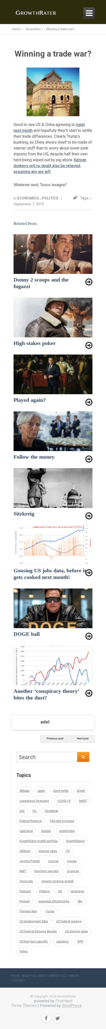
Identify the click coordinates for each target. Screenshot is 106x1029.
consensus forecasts (34, 801)
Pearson (25, 891)
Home (15, 976)
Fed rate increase (62, 821)
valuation (62, 941)
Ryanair (24, 901)
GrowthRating (75, 841)
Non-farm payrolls (46, 871)
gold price (26, 831)
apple (41, 791)
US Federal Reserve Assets (38, 931)
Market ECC (58, 976)
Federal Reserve (30, 821)
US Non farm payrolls (33, 941)
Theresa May (28, 911)
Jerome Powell (29, 861)
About (43, 976)
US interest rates (76, 931)
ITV (68, 851)
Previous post (55, 738)
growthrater (67, 831)
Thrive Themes (24, 1005)
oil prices (73, 871)
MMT (22, 871)
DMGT (83, 801)
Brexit (81, 791)
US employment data (33, 921)
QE (60, 891)
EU (34, 811)
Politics (50, 198)
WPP (80, 941)
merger (72, 861)
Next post (82, 738)
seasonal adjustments (53, 901)
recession (77, 891)
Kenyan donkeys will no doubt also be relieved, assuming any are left (50, 166)
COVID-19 (64, 801)
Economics (28, 198)
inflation (24, 851)
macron (53, 861)
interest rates (48, 851)
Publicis (44, 891)
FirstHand (63, 1001)
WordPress (72, 1005)
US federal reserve (68, 921)
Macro (74, 976)
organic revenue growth (57, 881)
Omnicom (26, 881)
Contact (18, 980)
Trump (50, 911)
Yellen (23, 951)
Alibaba (24, 791)
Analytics (28, 976)
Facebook (51, 811)
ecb (21, 811)
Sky (80, 901)
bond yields (61, 791)
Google (46, 831)
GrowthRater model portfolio (38, 841)
